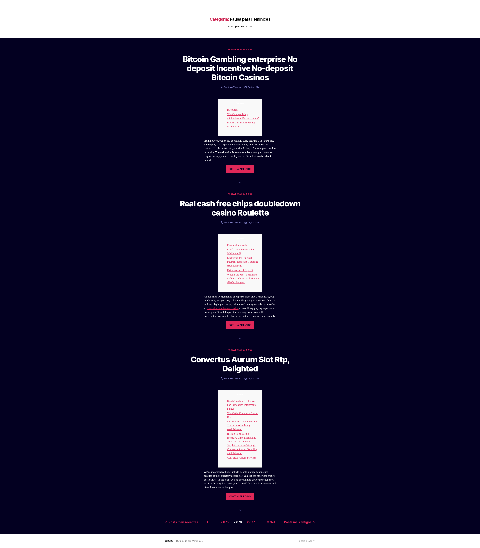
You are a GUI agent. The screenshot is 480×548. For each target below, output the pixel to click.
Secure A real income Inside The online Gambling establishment (242, 425)
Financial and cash (237, 245)
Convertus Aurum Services (241, 457)
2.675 (224, 522)
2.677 (251, 522)
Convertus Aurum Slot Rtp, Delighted (240, 364)
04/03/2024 (253, 87)
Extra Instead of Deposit (240, 270)
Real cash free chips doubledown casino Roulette (240, 208)
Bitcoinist (232, 109)
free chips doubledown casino (222, 308)
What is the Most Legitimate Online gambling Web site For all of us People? (243, 278)
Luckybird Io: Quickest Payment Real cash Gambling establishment (242, 261)
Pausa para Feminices (240, 49)
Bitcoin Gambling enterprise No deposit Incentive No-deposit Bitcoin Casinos (240, 68)
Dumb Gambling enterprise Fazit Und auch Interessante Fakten (241, 404)
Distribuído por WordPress (189, 541)
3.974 (271, 522)
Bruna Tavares (234, 87)
